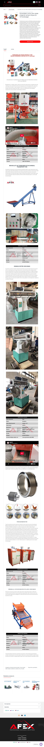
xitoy (20, 668)
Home (4, 9)
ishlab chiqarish (8, 668)
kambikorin (13, 668)
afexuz (31, 667)
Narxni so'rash (30, 41)
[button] (34, 2)
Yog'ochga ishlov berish (7, 680)
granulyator (35, 667)
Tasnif (4, 49)
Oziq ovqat (33, 680)
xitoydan (22, 668)
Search (38, 5)
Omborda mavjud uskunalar (24, 12)
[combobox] (20, 5)
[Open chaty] (41, 744)
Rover (23, 680)
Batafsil (8, 694)
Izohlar (12, 49)
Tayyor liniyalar (11, 9)
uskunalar (17, 668)
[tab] (4, 50)
